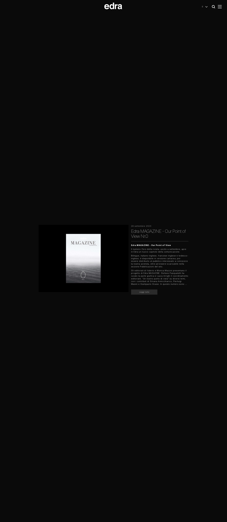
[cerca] (213, 6)
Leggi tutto (144, 292)
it (203, 6)
